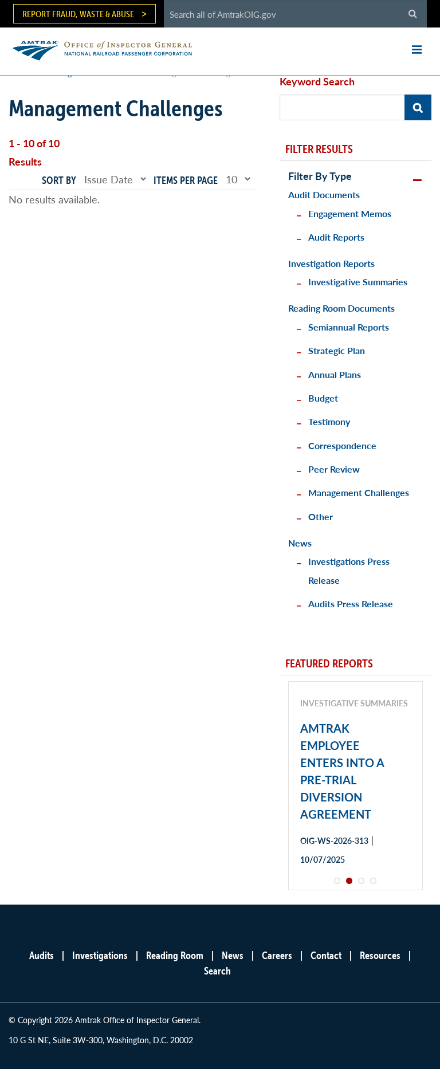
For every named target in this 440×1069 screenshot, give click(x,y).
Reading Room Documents (341, 308)
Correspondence (342, 445)
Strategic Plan (336, 350)
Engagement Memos (349, 213)
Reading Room (174, 955)
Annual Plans (334, 374)
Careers (277, 955)
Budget (323, 397)
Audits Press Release (350, 603)
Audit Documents (324, 194)
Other (320, 516)
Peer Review (334, 468)
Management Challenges (358, 492)
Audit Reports (336, 236)
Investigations (100, 955)
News (300, 542)
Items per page (186, 180)
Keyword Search (317, 81)
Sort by (59, 180)
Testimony (329, 421)
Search (217, 971)
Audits (41, 955)
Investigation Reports (331, 263)
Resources (380, 955)
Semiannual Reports (348, 326)
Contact (326, 955)
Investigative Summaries (357, 281)
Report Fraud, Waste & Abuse (78, 13)
